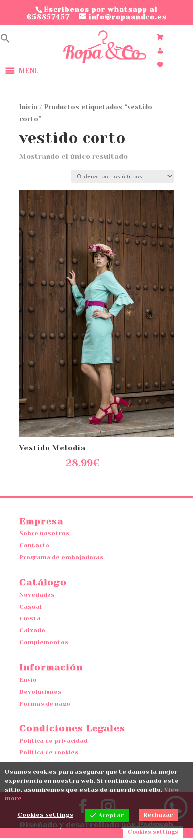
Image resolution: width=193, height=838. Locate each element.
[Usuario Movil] (160, 51)
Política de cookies (49, 752)
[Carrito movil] (160, 37)
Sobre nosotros (44, 533)
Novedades (37, 594)
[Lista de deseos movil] (160, 65)
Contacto (34, 545)
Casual (30, 606)
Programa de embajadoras (61, 557)
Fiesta (30, 618)
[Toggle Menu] (78, 70)
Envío (28, 679)
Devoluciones (40, 691)
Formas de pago (44, 703)
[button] (5, 40)
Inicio (28, 107)
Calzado (32, 630)
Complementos (44, 642)
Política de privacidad (53, 740)
